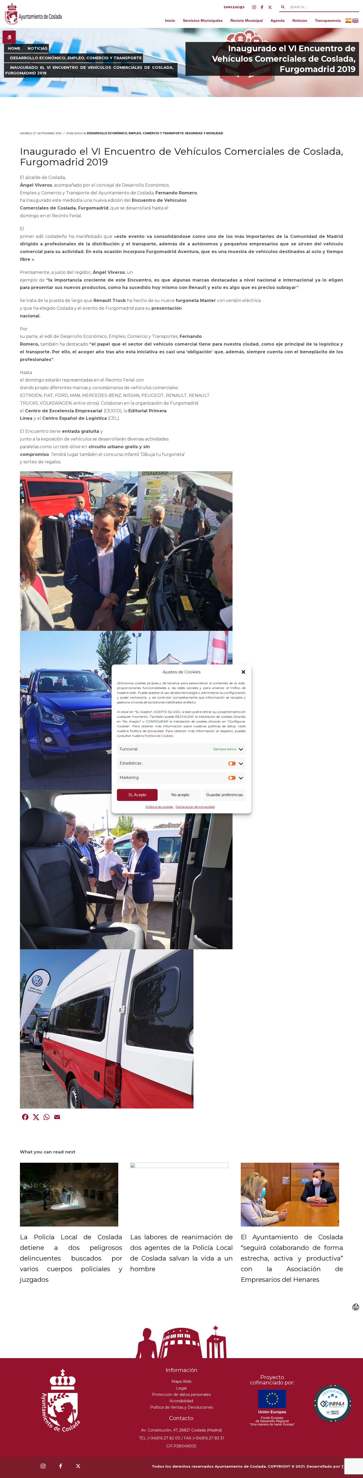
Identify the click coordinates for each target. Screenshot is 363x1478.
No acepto (180, 794)
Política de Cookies (159, 735)
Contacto (181, 1418)
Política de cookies (159, 807)
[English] (355, 20)
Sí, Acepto (137, 794)
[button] (243, 672)
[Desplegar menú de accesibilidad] (9, 37)
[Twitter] (270, 7)
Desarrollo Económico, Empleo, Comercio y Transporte (135, 133)
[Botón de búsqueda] (282, 7)
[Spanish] (348, 20)
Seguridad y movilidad (204, 133)
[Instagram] (254, 7)
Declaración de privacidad (195, 807)
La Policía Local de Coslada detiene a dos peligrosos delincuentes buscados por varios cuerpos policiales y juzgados (71, 1258)
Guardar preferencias (224, 794)
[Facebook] (262, 7)
